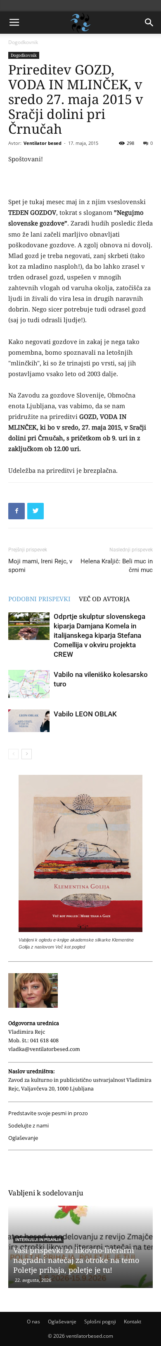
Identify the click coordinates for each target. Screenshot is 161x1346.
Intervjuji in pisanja (38, 1239)
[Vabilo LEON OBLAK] (29, 720)
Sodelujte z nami (28, 1125)
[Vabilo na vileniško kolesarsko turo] (29, 684)
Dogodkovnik (23, 42)
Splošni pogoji (100, 1321)
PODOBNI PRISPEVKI (39, 599)
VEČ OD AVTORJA (104, 599)
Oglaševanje (23, 1137)
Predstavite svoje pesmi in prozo (48, 1113)
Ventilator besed (43, 143)
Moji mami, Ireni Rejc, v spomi (40, 566)
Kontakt (132, 1321)
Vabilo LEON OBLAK (85, 714)
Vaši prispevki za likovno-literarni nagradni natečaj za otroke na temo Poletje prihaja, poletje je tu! (76, 1260)
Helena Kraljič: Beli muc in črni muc (116, 566)
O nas (33, 1321)
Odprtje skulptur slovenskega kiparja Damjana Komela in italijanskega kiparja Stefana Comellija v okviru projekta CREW (99, 635)
